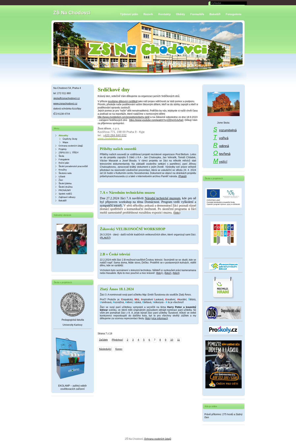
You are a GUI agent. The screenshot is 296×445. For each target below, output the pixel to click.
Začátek (103, 339)
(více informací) (159, 318)
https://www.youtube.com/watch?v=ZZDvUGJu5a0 (156, 120)
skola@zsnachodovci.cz (66, 98)
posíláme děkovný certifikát (123, 101)
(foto (158, 273)
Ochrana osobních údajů (157, 439)
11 (178, 339)
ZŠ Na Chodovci (72, 12)
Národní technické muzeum (162, 198)
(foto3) (176, 273)
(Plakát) (182, 176)
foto (176, 212)
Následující (105, 349)
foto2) (168, 273)
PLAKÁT (105, 237)
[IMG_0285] (71, 253)
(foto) (148, 318)
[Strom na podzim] (223, 104)
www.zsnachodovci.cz (65, 103)
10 (171, 339)
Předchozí (117, 339)
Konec (118, 349)
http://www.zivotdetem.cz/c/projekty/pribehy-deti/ (124, 117)
